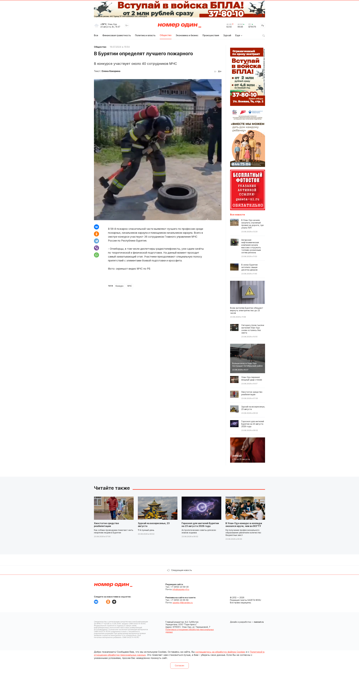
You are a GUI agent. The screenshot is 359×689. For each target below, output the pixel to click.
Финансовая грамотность (116, 35)
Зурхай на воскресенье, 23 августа (154, 524)
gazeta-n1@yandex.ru (182, 602)
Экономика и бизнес (187, 35)
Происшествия (210, 35)
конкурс (120, 286)
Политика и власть (145, 35)
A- (215, 71)
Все (96, 35)
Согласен (179, 665)
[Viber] (96, 247)
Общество (166, 35)
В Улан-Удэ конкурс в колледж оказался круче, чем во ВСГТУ (243, 524)
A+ (220, 71)
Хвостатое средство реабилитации (106, 524)
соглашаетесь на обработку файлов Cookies (220, 651)
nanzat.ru (259, 622)
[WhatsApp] (96, 254)
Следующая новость (181, 570)
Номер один (179, 25)
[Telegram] (96, 240)
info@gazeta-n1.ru (180, 589)
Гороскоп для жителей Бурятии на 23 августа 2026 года (200, 524)
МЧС (129, 286)
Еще (237, 35)
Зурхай (227, 35)
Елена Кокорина (111, 71)
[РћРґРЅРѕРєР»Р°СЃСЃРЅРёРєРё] (96, 233)
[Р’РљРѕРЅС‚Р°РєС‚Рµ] (96, 226)
